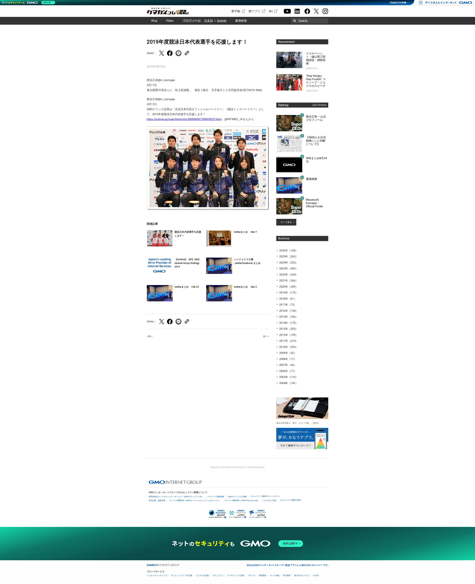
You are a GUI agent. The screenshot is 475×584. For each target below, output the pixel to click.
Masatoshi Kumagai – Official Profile (314, 203)
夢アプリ (255, 11)
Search (303, 21)
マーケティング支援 (235, 575)
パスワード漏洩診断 (215, 497)
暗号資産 (286, 575)
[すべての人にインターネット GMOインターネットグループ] (449, 2)
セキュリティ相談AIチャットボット (265, 496)
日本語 (208, 20)
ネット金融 (274, 575)
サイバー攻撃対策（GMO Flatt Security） (242, 500)
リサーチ (251, 575)
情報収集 (262, 575)
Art (271, 11)
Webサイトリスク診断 (237, 497)
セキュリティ (218, 575)
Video (169, 20)
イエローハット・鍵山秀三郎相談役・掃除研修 (315, 58)
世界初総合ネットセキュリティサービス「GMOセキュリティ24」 (176, 497)
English (221, 20)
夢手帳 (235, 11)
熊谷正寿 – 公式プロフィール (316, 118)
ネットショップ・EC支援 (181, 575)
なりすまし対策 (269, 500)
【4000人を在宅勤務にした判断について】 (316, 141)
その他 (315, 575)
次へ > (266, 336)
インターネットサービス (157, 575)
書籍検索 (241, 20)
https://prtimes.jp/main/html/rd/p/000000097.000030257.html (184, 119)
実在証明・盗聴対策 (157, 500)
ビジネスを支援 (202, 575)
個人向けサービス (301, 575)
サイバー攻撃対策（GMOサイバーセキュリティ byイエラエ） (195, 500)
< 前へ (150, 336)
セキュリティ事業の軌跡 (290, 500)
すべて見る (286, 222)
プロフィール (192, 20)
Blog (154, 20)
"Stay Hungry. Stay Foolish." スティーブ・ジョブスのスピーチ (316, 81)
